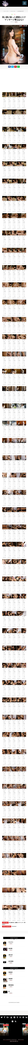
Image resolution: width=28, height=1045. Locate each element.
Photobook (14, 926)
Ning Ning (11, 942)
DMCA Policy (21, 1039)
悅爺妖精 (10, 972)
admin (16, 21)
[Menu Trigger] (24, 3)
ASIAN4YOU (6, 1025)
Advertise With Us (14, 1041)
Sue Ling (3, 1032)
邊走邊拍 (10, 948)
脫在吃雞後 (11, 961)
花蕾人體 (10, 954)
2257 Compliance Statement (10, 1039)
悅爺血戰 (10, 978)
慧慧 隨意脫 (11, 985)
